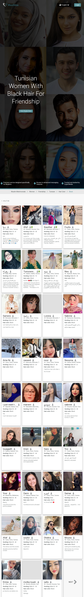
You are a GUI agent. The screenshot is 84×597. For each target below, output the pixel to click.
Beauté (67, 502)
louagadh (7, 449)
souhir (26, 537)
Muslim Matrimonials (18, 191)
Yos (66, 449)
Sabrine (68, 316)
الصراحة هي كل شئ (70, 236)
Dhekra (47, 537)
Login (77, 5)
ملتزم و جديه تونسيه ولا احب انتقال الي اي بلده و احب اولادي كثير (73, 284)
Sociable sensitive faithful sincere (10, 549)
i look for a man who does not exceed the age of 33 (52, 369)
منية (46, 271)
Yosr (5, 493)
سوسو (47, 404)
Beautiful (26, 549)
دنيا (4, 227)
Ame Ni (6, 360)
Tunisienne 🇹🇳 (29, 271)
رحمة (25, 316)
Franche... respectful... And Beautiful (72, 505)
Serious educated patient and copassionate (30, 461)
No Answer (47, 371)
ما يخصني (26, 236)
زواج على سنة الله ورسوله (51, 280)
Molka (25, 591)
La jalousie (26, 546)
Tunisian (52, 191)
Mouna (68, 537)
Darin (26, 493)
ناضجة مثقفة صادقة (70, 327)
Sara (46, 449)
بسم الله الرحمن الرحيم (9, 280)
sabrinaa (67, 413)
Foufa (67, 227)
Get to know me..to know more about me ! (72, 549)
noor (46, 360)
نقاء (4, 413)
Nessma (69, 360)
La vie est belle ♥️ (49, 502)
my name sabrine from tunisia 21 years (71, 416)
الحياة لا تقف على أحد (70, 458)
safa (46, 582)
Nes (67, 271)
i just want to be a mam (10, 404)
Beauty (5, 502)
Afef (25, 227)
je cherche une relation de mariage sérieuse (11, 591)
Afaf (5, 537)
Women (32, 191)
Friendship (42, 191)
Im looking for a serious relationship (31, 458)
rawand (27, 360)
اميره (46, 493)
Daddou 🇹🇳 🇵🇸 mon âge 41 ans (31, 280)
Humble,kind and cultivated (31, 504)
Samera (7, 316)
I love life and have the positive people (9, 505)
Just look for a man (8, 327)
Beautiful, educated (70, 460)
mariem (27, 404)
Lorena (47, 316)
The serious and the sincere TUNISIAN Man (11, 546)
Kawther (48, 227)
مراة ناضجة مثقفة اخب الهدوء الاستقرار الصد (73, 325)
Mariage (25, 593)
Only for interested (49, 236)
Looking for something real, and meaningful (73, 546)
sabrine (68, 404)
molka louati (29, 582)
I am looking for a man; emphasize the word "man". (11, 325)
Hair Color (62, 191)
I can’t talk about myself (10, 416)
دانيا (4, 236)
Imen (25, 449)
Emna (6, 582)
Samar (68, 493)
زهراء (5, 271)
